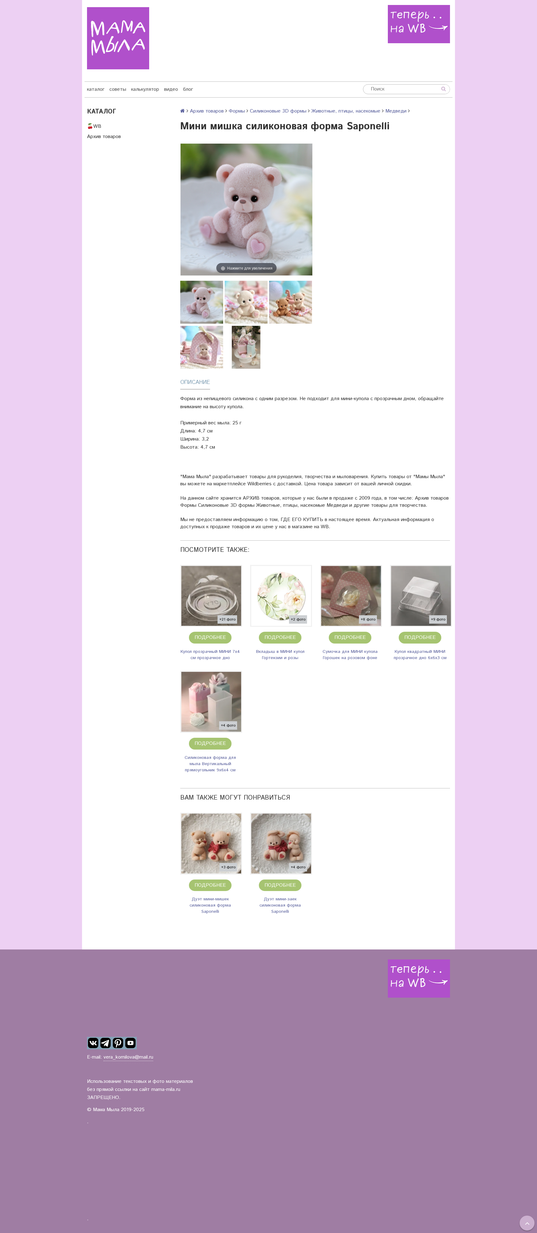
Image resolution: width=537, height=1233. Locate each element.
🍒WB (94, 126)
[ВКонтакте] (93, 1043)
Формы (237, 111)
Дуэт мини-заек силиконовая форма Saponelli (280, 905)
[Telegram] (105, 1043)
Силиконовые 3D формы (278, 111)
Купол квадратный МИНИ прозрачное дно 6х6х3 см (420, 655)
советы (117, 89)
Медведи (395, 111)
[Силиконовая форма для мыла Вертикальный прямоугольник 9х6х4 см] (211, 702)
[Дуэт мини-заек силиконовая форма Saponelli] (281, 844)
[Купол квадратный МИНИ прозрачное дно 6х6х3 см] (421, 596)
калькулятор (145, 89)
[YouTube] (130, 1043)
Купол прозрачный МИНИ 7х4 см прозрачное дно (210, 655)
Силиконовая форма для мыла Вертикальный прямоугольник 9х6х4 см (210, 764)
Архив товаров (104, 136)
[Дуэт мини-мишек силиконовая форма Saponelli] (211, 844)
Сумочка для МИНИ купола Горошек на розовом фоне (350, 655)
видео (171, 89)
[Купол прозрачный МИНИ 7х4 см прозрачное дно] (211, 596)
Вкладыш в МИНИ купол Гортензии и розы (280, 655)
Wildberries (259, 483)
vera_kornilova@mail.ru (128, 1057)
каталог (95, 89)
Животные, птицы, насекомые (345, 111)
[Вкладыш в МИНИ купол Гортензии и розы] (281, 596)
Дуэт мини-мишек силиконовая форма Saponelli (210, 905)
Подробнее (210, 637)
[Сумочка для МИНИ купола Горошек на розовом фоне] (351, 596)
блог (188, 89)
